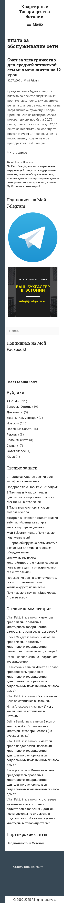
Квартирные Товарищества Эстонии (34, 11)
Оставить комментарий (25, 186)
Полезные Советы (20, 429)
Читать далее (17, 153)
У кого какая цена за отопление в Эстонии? (30, 711)
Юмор (11, 457)
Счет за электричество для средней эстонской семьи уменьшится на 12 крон (34, 67)
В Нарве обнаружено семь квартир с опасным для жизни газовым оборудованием (32, 547)
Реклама (13, 434)
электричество (36, 182)
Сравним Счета (17, 440)
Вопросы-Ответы (19, 407)
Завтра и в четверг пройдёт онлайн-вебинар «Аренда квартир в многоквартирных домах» (33, 522)
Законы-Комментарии (22, 418)
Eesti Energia (18, 166)
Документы (15, 412)
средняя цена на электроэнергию (28, 178)
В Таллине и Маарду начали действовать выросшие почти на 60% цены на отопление (30, 497)
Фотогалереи (16, 451)
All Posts (16, 162)
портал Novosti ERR (21, 134)
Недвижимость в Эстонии (25, 843)
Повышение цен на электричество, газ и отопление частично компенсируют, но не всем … (32, 582)
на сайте (26, 867)
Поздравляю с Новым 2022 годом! (32, 487)
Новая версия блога (22, 382)
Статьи (11, 445)
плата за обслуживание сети (36, 174)
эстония (51, 182)
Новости (28, 162)
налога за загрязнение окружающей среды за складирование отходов (31, 170)
